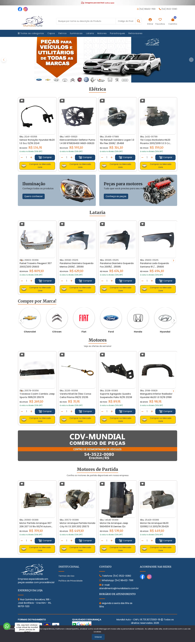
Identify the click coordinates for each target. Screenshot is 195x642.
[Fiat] (84, 318)
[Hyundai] (165, 318)
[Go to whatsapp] (6, 626)
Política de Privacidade (71, 580)
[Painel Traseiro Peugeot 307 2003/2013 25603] (37, 240)
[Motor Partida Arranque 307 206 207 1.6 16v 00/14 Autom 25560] (37, 500)
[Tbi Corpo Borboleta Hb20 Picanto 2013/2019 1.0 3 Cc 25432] (158, 116)
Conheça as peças (116, 196)
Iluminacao (76, 33)
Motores (102, 33)
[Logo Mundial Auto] (32, 21)
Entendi (98, 637)
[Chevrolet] (30, 318)
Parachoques (117, 33)
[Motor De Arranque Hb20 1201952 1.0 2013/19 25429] (158, 499)
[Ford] (111, 318)
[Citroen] (57, 318)
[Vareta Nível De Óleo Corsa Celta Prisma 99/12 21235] (77, 370)
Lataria (90, 33)
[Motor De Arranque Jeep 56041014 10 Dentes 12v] (117, 500)
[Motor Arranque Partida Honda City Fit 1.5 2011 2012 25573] (77, 500)
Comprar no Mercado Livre (40, 166)
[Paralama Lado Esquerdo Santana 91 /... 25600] (158, 239)
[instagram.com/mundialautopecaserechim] (25, 9)
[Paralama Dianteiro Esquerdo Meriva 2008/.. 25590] (77, 239)
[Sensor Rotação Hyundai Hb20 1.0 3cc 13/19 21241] (37, 116)
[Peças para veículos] (97, 60)
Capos (51, 33)
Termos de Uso (66, 575)
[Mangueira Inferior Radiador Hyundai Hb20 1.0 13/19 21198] (158, 370)
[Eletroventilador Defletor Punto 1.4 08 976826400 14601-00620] (77, 116)
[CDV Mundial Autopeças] (97, 445)
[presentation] (21, 260)
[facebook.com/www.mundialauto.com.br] (20, 9)
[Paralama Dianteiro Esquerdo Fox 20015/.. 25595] (118, 240)
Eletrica (62, 33)
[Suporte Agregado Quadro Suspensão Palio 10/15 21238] (118, 370)
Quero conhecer (33, 196)
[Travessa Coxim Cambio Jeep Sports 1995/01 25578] (37, 370)
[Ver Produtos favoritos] (160, 20)
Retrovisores (135, 33)
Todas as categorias (32, 33)
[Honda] (138, 318)
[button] (138, 21)
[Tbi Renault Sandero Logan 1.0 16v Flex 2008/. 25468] (117, 116)
